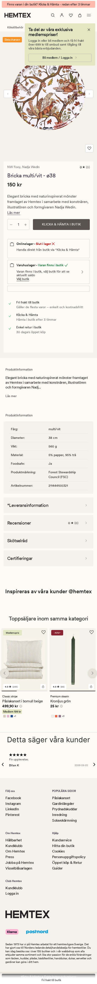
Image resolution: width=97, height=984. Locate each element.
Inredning (59, 815)
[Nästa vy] (89, 94)
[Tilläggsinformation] (20, 707)
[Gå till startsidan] (18, 15)
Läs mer (13, 212)
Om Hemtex (15, 851)
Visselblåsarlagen (18, 868)
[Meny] (88, 15)
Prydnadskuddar (64, 809)
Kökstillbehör (15, 27)
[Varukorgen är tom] (79, 15)
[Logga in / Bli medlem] (61, 15)
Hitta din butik (63, 846)
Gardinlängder (63, 803)
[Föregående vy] (8, 94)
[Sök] (52, 15)
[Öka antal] (25, 224)
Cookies (58, 851)
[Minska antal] (11, 224)
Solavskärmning (64, 820)
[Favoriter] (70, 15)
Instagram (13, 803)
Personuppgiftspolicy (69, 857)
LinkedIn (12, 809)
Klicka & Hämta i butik (61, 224)
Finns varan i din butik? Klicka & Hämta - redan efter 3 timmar (48, 4)
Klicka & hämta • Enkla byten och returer (48, 977)
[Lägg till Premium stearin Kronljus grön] (91, 686)
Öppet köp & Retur (67, 862)
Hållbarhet (13, 840)
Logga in (11, 893)
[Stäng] (89, 29)
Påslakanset (61, 798)
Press (9, 857)
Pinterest (12, 815)
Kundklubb (14, 846)
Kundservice (62, 840)
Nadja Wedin (31, 167)
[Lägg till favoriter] (89, 148)
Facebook (13, 798)
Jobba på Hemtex (19, 862)
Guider (57, 868)
